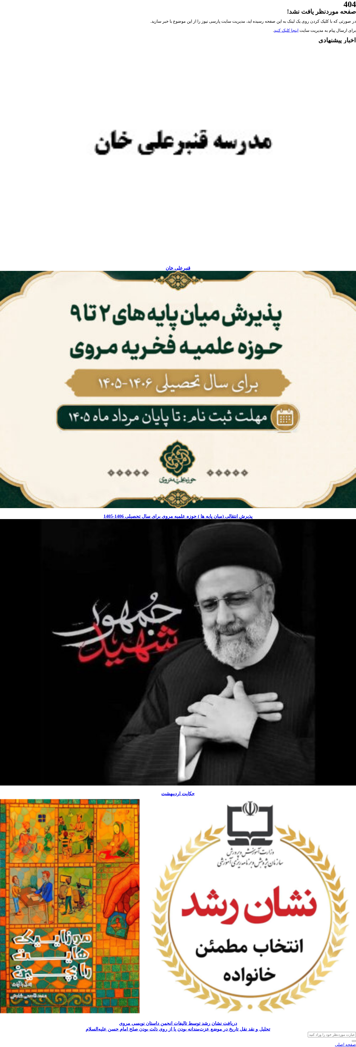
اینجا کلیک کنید (286, 30)
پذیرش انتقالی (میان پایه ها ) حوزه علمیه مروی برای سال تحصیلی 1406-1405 (178, 516)
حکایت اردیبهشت (178, 793)
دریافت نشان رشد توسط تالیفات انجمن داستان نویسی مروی (178, 1023)
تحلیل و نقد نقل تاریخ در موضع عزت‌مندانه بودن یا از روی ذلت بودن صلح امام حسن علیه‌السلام (178, 1029)
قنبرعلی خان (178, 268)
